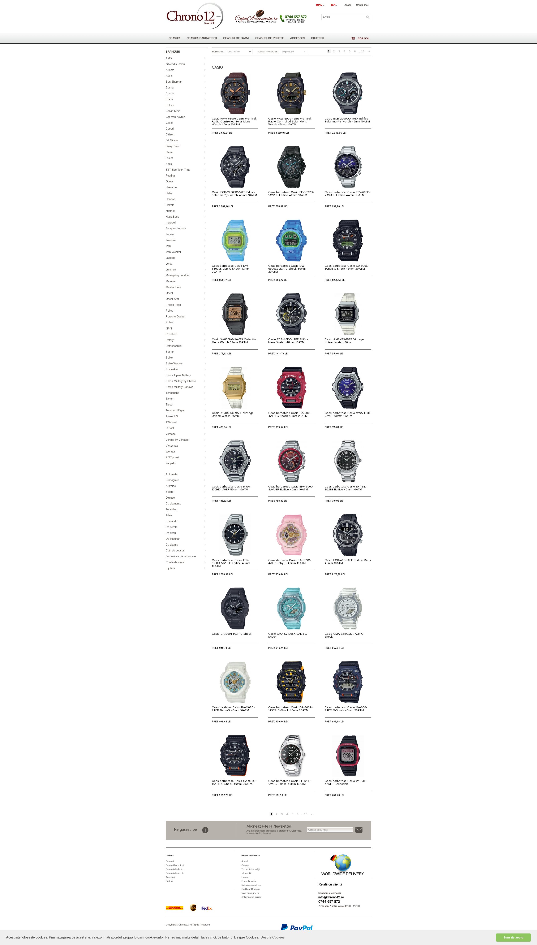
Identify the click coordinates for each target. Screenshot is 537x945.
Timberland (172, 392)
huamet (170, 210)
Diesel (169, 152)
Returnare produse (251, 885)
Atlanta (170, 69)
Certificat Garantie (250, 889)
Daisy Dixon (173, 146)
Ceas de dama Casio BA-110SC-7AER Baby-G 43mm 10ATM (233, 708)
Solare (169, 491)
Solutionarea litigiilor (251, 897)
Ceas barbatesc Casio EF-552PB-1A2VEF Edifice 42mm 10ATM (291, 193)
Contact (245, 865)
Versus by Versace (177, 439)
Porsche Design (175, 316)
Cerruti (170, 128)
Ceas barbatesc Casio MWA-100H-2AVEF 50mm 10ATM (348, 414)
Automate (171, 474)
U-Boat (170, 428)
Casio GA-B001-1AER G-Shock (232, 634)
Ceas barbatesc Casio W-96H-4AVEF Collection (345, 782)
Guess (170, 181)
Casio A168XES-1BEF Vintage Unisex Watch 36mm (344, 340)
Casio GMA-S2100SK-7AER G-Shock (344, 635)
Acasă (348, 5)
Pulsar (169, 322)
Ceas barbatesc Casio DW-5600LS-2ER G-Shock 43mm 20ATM (230, 269)
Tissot (169, 404)
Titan (169, 515)
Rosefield (171, 334)
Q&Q (169, 328)
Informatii (246, 873)
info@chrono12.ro (331, 897)
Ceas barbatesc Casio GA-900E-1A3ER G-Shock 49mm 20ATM (347, 267)
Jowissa (171, 240)
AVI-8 (169, 75)
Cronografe (172, 480)
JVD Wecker (173, 251)
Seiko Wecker (174, 363)
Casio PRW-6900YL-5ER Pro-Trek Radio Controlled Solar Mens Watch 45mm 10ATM (234, 122)
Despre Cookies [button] (273, 937)
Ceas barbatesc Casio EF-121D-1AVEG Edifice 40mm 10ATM (346, 488)
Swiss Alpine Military (178, 375)
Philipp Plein (173, 304)
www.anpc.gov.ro (250, 893)
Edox (169, 163)
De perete (171, 527)
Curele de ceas (175, 562)
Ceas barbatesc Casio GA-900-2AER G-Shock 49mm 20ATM (346, 708)
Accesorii (297, 38)
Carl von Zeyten (175, 116)
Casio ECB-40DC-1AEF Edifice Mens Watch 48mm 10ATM (288, 340)
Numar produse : (268, 51)
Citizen (170, 134)
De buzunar (173, 538)
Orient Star (172, 298)
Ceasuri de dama (236, 38)
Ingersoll (171, 222)
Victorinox (172, 445)
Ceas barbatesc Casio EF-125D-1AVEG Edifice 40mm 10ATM (290, 782)
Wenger (170, 451)
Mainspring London (177, 275)
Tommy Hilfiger (175, 410)
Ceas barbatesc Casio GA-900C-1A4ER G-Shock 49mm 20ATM (234, 782)
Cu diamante (173, 503)
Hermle (170, 205)
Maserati (171, 281)
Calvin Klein (173, 111)
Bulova (170, 105)
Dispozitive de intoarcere (181, 556)
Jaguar (170, 234)
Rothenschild (173, 345)
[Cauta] (368, 17)
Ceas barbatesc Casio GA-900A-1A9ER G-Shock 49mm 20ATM (290, 708)
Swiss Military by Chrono (181, 381)
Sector (170, 351)
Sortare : (218, 51)
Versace (171, 433)
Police (169, 310)
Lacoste (170, 257)
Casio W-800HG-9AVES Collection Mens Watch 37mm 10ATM (234, 340)
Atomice (171, 485)
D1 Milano (172, 140)
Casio (169, 122)
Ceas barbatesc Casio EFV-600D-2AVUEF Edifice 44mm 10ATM (347, 193)
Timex (169, 398)
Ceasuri (174, 38)
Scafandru (172, 521)
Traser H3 (172, 416)
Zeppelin (171, 463)
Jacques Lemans (176, 228)
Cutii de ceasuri (175, 550)
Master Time (173, 287)
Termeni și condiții (250, 869)
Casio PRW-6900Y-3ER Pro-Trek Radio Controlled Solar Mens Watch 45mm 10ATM (290, 122)
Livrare (245, 877)
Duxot (169, 158)
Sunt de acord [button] (513, 937)
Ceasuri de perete (269, 38)
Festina (170, 175)
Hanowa (170, 199)
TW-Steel (171, 422)
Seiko (169, 357)
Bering (169, 87)
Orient (169, 293)
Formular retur (248, 881)
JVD (168, 246)
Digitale (170, 497)
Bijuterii (317, 38)
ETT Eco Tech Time (178, 169)
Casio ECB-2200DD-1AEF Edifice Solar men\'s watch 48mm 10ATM (347, 120)
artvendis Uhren (175, 64)
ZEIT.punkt (172, 457)
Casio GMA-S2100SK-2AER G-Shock (288, 635)
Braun (169, 99)
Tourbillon (171, 509)
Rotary (170, 340)
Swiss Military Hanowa (179, 387)
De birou (171, 532)
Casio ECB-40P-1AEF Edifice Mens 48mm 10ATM (348, 561)
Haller (169, 193)
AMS (169, 58)
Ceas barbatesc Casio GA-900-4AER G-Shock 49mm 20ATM (289, 414)
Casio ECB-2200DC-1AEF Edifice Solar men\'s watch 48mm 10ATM (234, 193)
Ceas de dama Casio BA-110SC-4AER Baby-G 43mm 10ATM (289, 561)
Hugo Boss (172, 216)
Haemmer (171, 187)
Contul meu (362, 5)
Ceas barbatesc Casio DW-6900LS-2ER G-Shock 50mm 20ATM (287, 269)
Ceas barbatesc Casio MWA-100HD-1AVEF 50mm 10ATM (231, 488)
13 (363, 51)
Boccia (170, 93)
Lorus (169, 263)
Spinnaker (172, 369)
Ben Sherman (174, 81)
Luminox (171, 269)
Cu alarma (172, 544)
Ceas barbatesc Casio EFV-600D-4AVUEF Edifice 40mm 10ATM (291, 488)
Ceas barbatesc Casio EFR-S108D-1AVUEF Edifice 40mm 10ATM (231, 563)
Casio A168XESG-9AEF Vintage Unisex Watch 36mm (233, 414)
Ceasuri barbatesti (202, 38)
